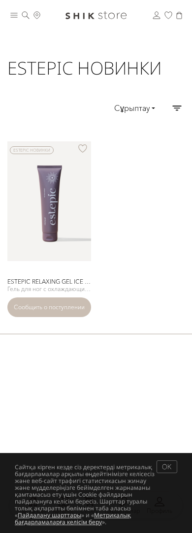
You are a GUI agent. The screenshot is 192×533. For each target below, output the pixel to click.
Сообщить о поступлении (49, 307)
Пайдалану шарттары (49, 515)
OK (166, 466)
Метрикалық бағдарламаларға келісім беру (73, 518)
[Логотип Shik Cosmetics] (96, 15)
